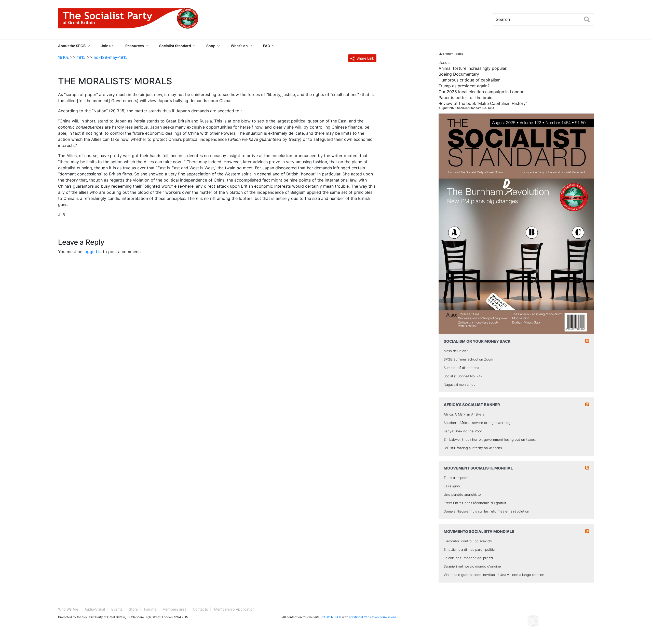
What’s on (239, 46)
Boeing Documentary (459, 74)
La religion (452, 486)
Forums (150, 609)
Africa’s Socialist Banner (472, 404)
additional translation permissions (372, 617)
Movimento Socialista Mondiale (479, 531)
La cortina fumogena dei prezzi (468, 558)
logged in (93, 251)
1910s (63, 57)
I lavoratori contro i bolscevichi (468, 541)
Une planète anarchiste (462, 494)
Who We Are (68, 609)
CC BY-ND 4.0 (330, 617)
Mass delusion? (456, 351)
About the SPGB (72, 46)
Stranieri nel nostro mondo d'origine (472, 566)
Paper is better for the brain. (466, 97)
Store (133, 609)
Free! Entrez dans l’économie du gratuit (475, 503)
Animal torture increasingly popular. (473, 68)
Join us (107, 46)
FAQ (266, 46)
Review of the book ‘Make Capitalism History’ (483, 103)
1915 (81, 57)
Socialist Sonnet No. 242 (463, 376)
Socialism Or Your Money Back (477, 341)
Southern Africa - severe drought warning (477, 423)
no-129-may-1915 (111, 57)
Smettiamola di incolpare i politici (469, 549)
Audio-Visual (95, 609)
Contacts (200, 609)
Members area (174, 609)
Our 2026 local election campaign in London (481, 91)
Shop (210, 46)
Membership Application (234, 609)
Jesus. (445, 62)
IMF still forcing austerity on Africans (473, 448)
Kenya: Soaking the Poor (463, 431)
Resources (134, 46)
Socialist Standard (175, 46)
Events (117, 609)
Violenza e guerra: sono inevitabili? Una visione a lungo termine (494, 575)
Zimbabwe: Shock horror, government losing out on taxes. (490, 439)
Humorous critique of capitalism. (470, 79)
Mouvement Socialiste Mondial (478, 468)
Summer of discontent (461, 368)
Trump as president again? (464, 85)
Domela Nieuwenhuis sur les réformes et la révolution (486, 511)
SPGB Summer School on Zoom (468, 359)
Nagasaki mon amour (460, 384)
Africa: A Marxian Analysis (464, 414)
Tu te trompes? (456, 478)
